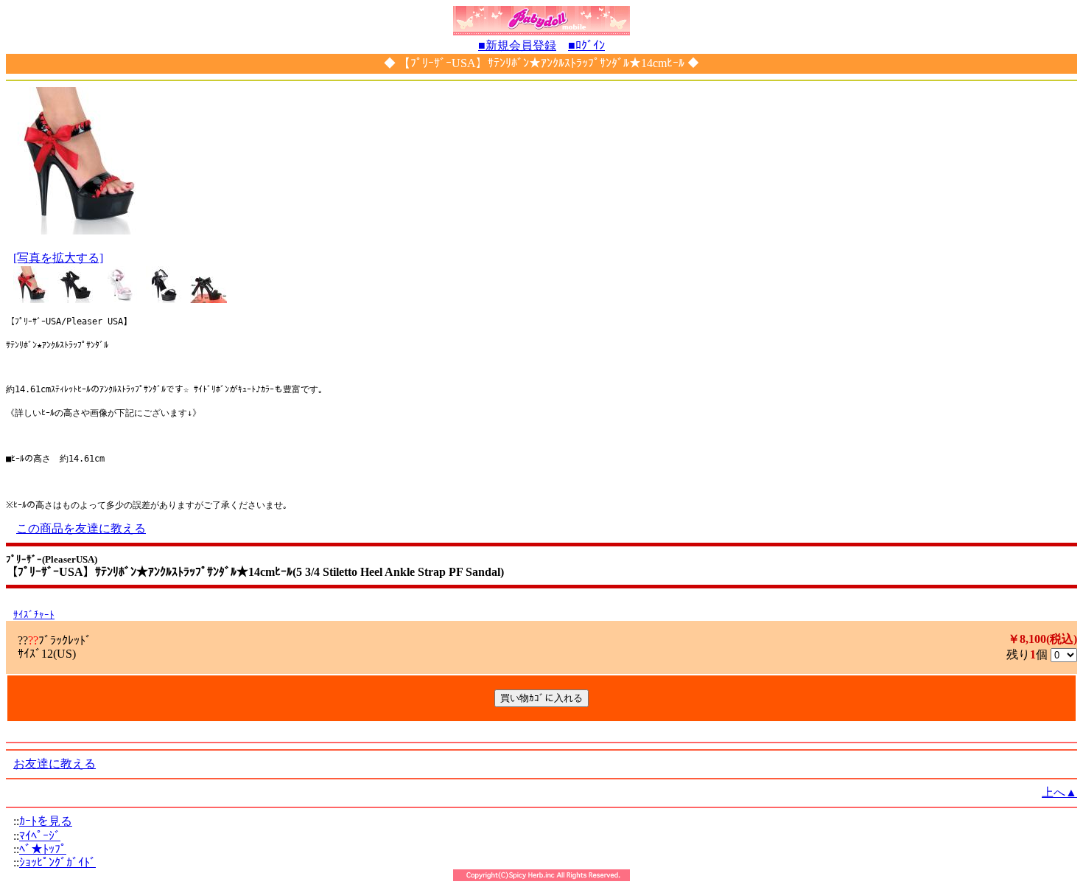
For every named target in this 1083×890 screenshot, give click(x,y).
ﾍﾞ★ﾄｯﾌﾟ (42, 849)
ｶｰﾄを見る (45, 821)
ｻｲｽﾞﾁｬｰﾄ (34, 614)
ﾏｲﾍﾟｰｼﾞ (39, 836)
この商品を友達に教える (81, 528)
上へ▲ (1059, 792)
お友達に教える (54, 763)
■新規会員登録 (517, 45)
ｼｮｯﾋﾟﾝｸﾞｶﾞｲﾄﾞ (57, 862)
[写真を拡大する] (58, 257)
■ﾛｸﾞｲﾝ (586, 45)
